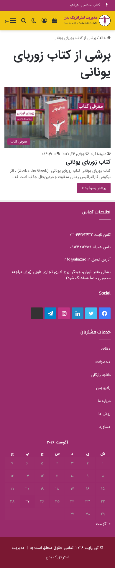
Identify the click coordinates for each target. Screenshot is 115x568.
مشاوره (105, 427)
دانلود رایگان (101, 375)
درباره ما (104, 401)
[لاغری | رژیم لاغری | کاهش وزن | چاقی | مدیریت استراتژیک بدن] (87, 20)
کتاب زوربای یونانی (88, 161)
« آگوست (103, 524)
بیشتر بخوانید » (94, 188)
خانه (103, 38)
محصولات (103, 362)
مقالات (106, 349)
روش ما (104, 414)
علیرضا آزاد (98, 154)
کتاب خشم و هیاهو (85, 5)
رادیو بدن (103, 388)
